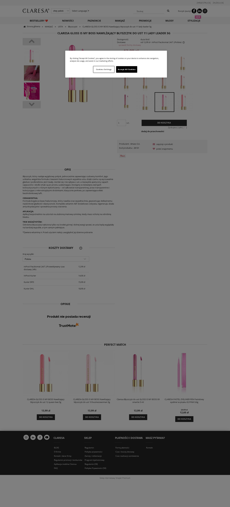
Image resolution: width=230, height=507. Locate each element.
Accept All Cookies (126, 69)
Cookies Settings (104, 69)
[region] (116, 64)
